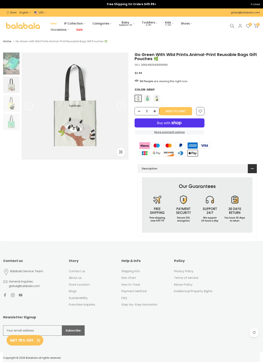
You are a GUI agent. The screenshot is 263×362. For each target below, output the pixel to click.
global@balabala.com (245, 12)
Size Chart (128, 278)
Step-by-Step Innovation (139, 304)
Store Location (79, 285)
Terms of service (186, 278)
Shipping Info (130, 271)
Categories (100, 23)
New (54, 23)
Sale (79, 30)
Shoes (185, 23)
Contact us (77, 271)
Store (13, 12)
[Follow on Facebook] (5, 295)
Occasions (59, 30)
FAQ (124, 298)
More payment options (169, 132)
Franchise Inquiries (82, 304)
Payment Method (133, 291)
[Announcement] (131, 4)
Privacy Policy (183, 271)
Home (7, 41)
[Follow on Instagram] (13, 295)
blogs (72, 291)
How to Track (130, 285)
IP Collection (73, 23)
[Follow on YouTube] (20, 295)
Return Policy (183, 285)
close (8, 4)
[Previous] (29, 106)
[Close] (38, 340)
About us (75, 278)
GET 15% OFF (21, 340)
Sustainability (78, 298)
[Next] (121, 106)
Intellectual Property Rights (193, 291)
